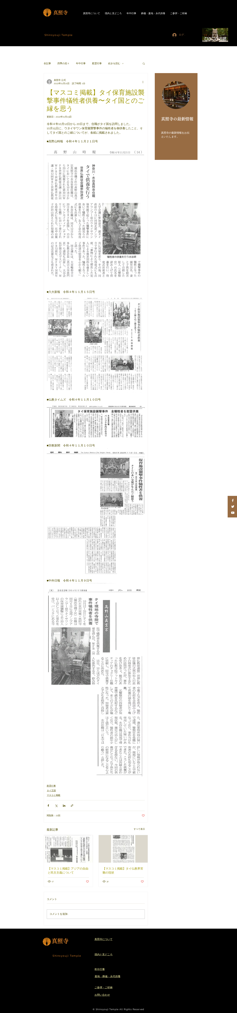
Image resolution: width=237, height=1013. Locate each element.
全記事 (47, 63)
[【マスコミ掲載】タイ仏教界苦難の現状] (123, 849)
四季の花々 (63, 63)
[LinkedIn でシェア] (64, 805)
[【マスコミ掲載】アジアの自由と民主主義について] (68, 849)
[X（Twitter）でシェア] (56, 805)
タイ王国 (51, 790)
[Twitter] (233, 507)
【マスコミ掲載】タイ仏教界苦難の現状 (123, 870)
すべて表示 (139, 829)
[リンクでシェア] (72, 805)
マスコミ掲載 (53, 795)
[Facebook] (233, 500)
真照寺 (60, 12)
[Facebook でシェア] (48, 805)
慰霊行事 (97, 63)
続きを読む (114, 63)
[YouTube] (233, 513)
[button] (143, 63)
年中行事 (81, 63)
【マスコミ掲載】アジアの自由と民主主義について (68, 870)
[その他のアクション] (143, 82)
